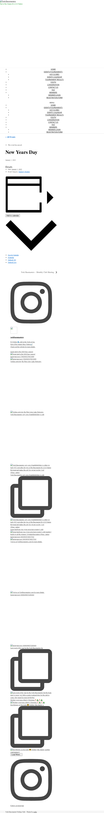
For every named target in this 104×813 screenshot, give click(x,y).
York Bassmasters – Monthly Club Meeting (37, 272)
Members (53, 92)
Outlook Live (12, 262)
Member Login (54, 95)
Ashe (35, 812)
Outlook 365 (12, 260)
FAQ (53, 90)
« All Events (10, 137)
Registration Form (54, 97)
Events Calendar (54, 77)
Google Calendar (13, 255)
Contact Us (53, 87)
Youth (53, 82)
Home (53, 69)
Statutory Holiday (24, 172)
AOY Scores (54, 74)
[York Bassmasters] (8, 1)
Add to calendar (12, 216)
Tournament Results (54, 79)
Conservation (53, 85)
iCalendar (11, 257)
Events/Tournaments (53, 72)
